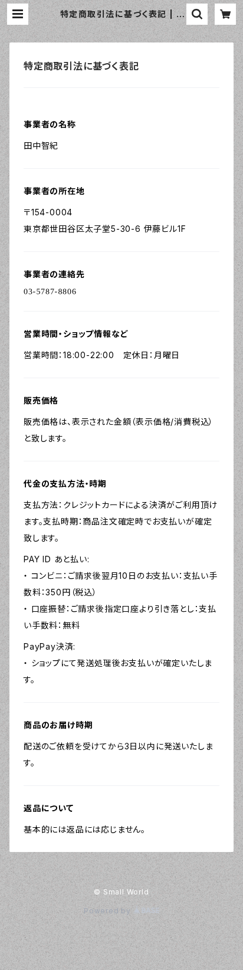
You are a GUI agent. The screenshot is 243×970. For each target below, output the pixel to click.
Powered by (108, 910)
